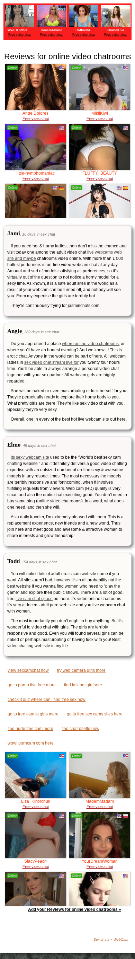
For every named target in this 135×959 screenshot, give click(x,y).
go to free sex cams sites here (95, 714)
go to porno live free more (32, 685)
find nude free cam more (30, 728)
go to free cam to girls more (33, 714)
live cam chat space (34, 598)
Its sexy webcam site (30, 457)
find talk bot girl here (83, 685)
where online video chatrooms (90, 343)
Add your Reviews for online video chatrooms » (74, 909)
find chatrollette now (80, 728)
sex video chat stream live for (51, 362)
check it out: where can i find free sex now (47, 699)
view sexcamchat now (28, 670)
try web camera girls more (81, 670)
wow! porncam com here (31, 743)
